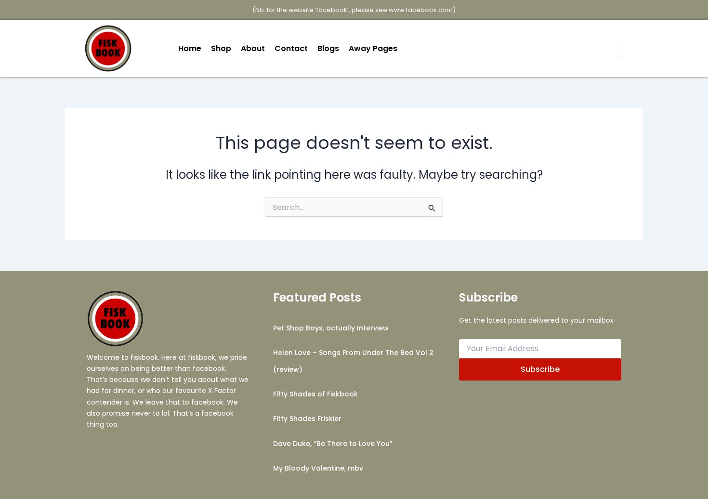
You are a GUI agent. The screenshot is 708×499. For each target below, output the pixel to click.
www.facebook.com (421, 9)
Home (189, 48)
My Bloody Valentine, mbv (318, 468)
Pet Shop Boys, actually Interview (331, 328)
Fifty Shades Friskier (307, 418)
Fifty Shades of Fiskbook (315, 394)
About (253, 48)
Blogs (328, 48)
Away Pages (373, 48)
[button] (375, 49)
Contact (291, 48)
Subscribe (540, 369)
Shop (221, 48)
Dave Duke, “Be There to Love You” (333, 443)
